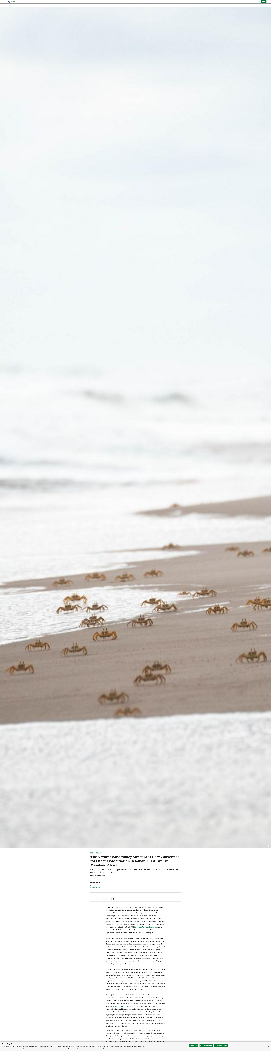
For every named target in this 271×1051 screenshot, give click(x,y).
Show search (259, 1)
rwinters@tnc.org (96, 888)
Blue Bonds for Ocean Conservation (146, 927)
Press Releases (95, 853)
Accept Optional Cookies (221, 1045)
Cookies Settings (193, 1045)
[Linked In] (102, 899)
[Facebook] (96, 899)
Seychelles (114, 1006)
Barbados (130, 1006)
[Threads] (106, 899)
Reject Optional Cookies (206, 1045)
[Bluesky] (109, 899)
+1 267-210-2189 (96, 887)
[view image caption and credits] (269, 845)
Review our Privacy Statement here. (103, 1048)
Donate (263, 1)
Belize (121, 1006)
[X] (99, 899)
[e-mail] (113, 899)
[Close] (268, 1046)
